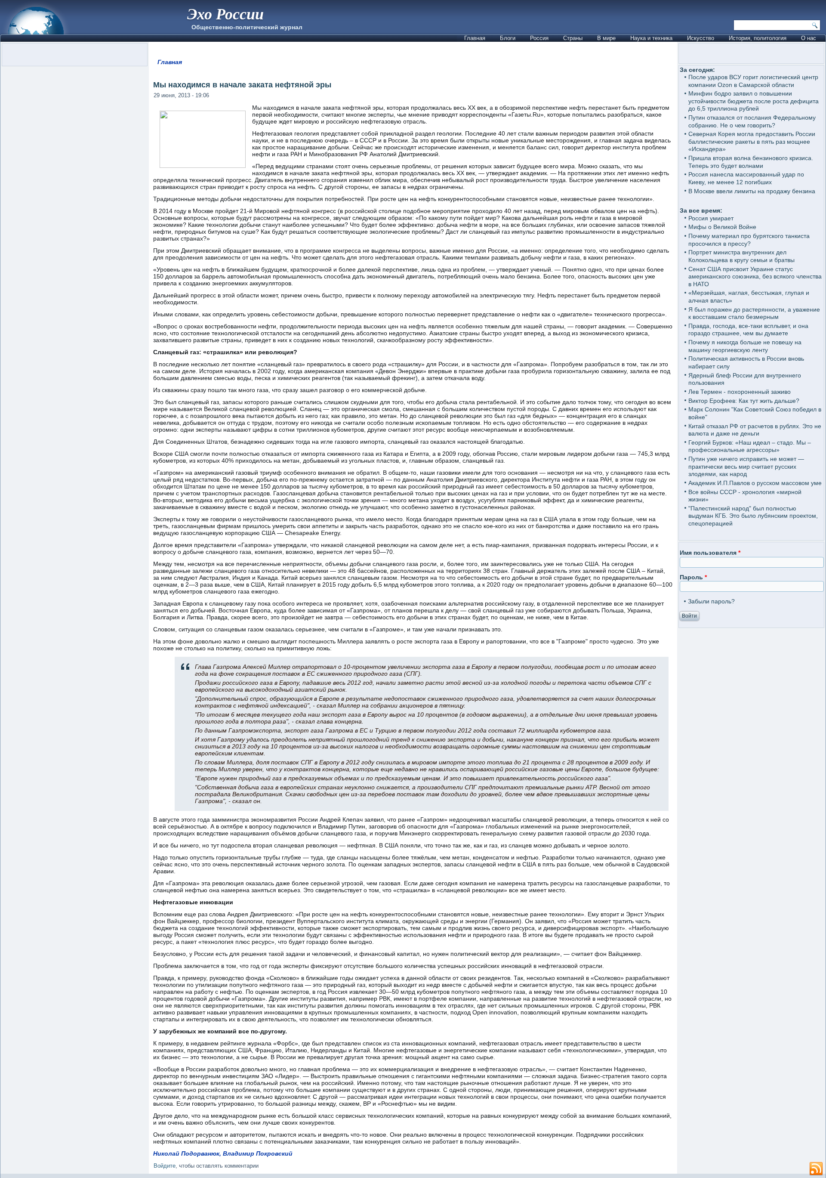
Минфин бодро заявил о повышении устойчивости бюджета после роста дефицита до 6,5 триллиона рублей (753, 101)
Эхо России (225, 14)
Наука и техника (651, 38)
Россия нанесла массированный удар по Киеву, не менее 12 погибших (746, 178)
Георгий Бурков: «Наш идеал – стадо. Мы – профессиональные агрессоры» (749, 446)
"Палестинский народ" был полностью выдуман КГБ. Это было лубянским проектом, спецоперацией (753, 516)
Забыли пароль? (711, 601)
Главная (474, 38)
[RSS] (816, 1169)
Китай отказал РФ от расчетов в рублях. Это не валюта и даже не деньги (754, 430)
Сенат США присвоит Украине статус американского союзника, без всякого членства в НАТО (755, 277)
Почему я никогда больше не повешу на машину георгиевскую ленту (744, 346)
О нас (808, 38)
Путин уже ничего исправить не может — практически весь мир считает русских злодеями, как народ (746, 466)
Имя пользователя (710, 552)
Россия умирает (711, 218)
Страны (573, 38)
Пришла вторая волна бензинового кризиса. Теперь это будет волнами (750, 162)
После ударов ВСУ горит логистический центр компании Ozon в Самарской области (753, 81)
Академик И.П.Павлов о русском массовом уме (755, 482)
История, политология (757, 38)
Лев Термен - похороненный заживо (739, 391)
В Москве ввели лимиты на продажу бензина (751, 191)
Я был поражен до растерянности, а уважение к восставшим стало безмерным (754, 313)
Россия (539, 38)
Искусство (700, 38)
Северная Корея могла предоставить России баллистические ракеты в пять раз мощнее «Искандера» (751, 141)
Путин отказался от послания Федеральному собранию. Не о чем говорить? (752, 121)
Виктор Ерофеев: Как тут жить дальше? (743, 400)
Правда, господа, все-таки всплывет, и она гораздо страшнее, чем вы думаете (748, 329)
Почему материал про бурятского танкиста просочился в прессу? (749, 239)
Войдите (165, 1166)
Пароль (693, 577)
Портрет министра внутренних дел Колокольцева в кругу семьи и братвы (741, 256)
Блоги (507, 38)
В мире (606, 38)
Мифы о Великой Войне (722, 226)
